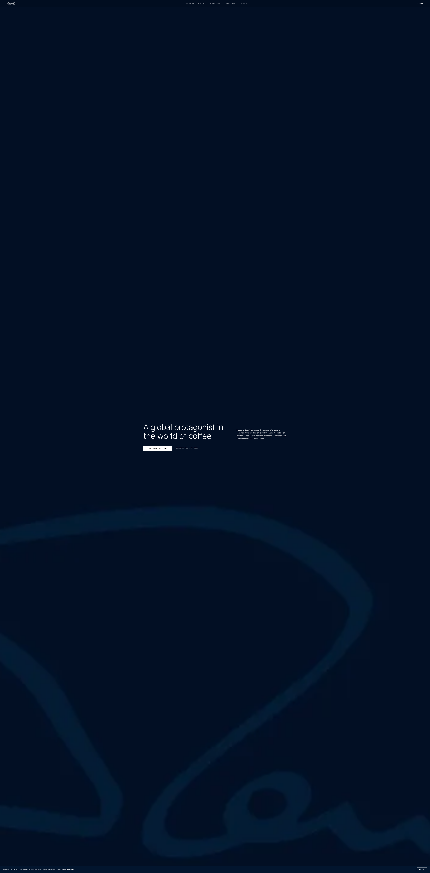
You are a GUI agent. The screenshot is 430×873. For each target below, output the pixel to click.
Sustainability (216, 3)
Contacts (243, 3)
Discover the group (158, 448)
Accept (422, 869)
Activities (202, 3)
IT (417, 3)
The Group (189, 3)
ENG (421, 3)
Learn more (70, 869)
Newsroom (230, 3)
